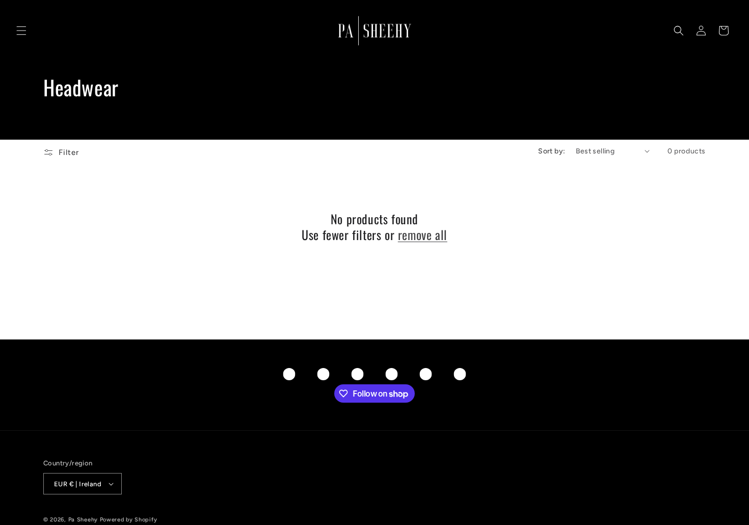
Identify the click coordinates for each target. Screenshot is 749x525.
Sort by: (551, 151)
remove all (422, 235)
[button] (21, 30)
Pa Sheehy (83, 519)
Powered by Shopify (128, 519)
